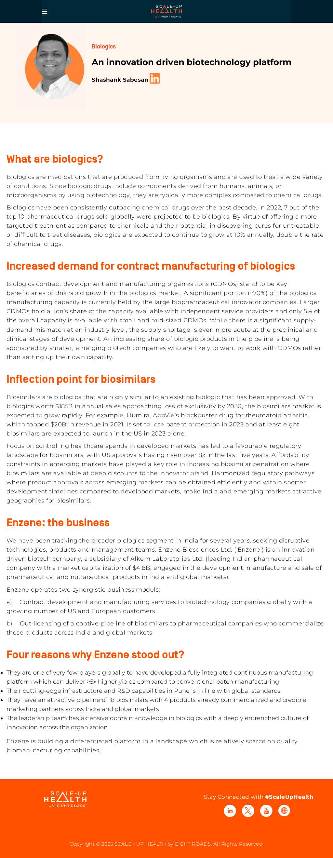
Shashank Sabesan (120, 79)
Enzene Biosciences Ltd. (195, 549)
